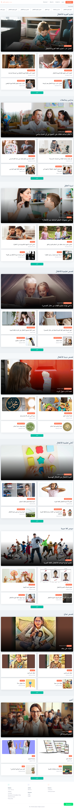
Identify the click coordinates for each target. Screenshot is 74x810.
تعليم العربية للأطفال (67, 10)
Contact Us (50, 789)
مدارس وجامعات (56, 10)
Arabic (29, 794)
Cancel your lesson (11, 796)
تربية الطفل (47, 10)
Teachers (9, 791)
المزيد (37, 92)
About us (29, 789)
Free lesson (69, 2)
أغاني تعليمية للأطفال (12, 10)
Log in (9, 789)
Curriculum (10, 793)
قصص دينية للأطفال (25, 10)
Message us (68, 804)
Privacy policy (10, 798)
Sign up (12, 789)
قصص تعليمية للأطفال (36, 10)
